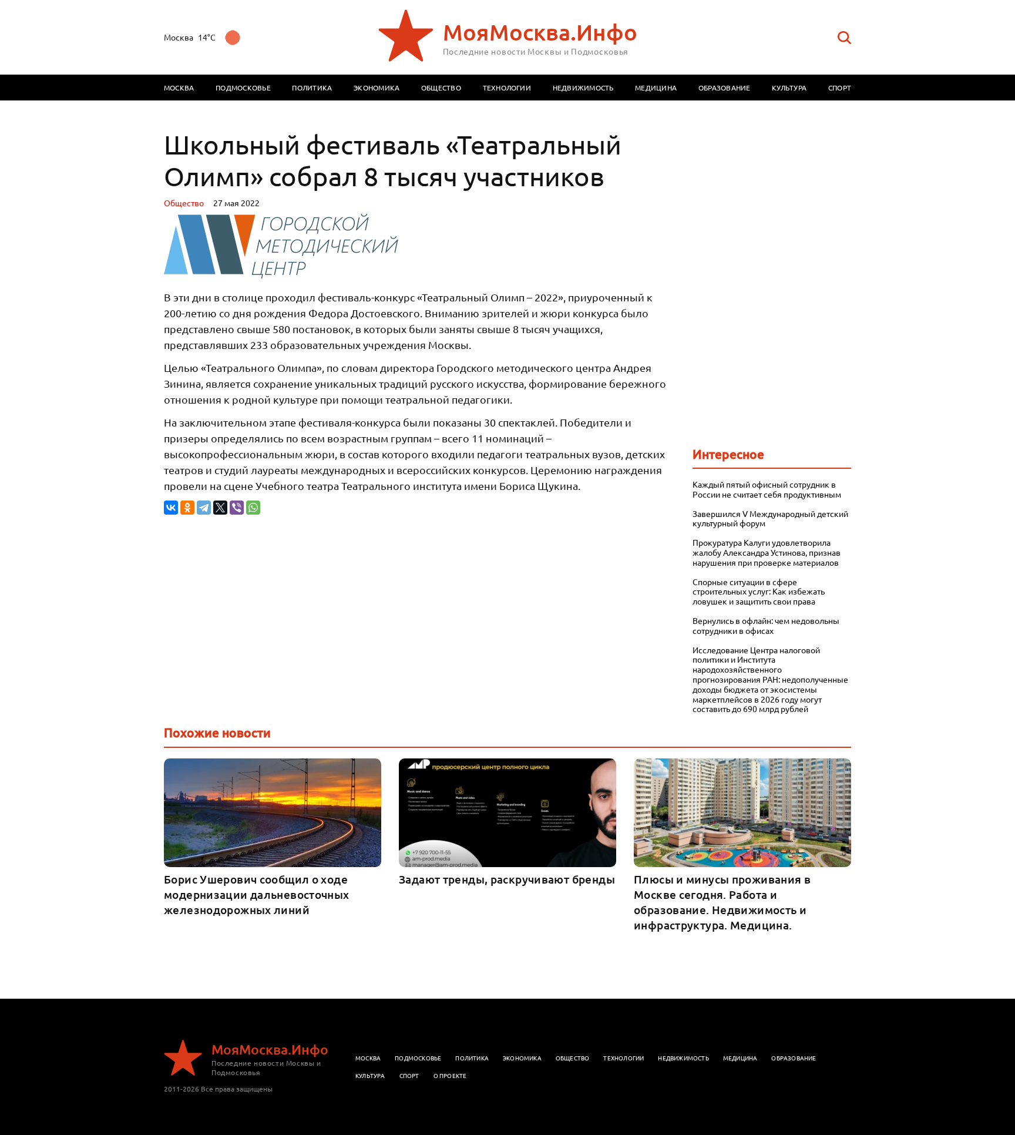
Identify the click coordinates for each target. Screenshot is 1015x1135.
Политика (312, 87)
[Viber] (237, 508)
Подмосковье (243, 87)
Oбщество (184, 202)
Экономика (376, 87)
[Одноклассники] (187, 508)
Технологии (507, 87)
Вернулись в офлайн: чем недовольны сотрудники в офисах (766, 626)
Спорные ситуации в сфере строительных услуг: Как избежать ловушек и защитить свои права (759, 591)
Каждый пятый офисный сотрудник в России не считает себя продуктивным (767, 489)
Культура (789, 87)
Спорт (839, 87)
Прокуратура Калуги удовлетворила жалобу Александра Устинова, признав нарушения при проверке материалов (767, 552)
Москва (179, 87)
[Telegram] (204, 508)
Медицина (656, 87)
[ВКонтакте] (171, 508)
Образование (724, 87)
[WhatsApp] (253, 508)
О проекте (450, 1075)
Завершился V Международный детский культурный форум (770, 519)
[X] (220, 508)
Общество (441, 87)
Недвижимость (583, 87)
